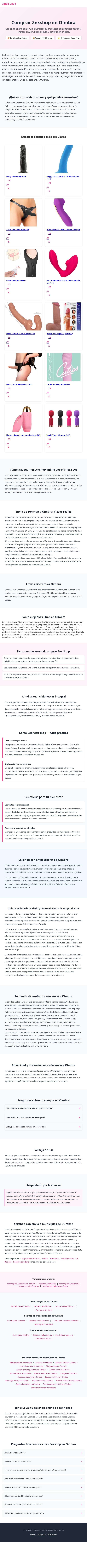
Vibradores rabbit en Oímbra (43, 1387)
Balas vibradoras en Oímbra (28, 1384)
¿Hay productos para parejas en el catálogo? (26, 1127)
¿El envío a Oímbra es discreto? (18, 1461)
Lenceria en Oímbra (42, 1306)
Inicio (32, 1534)
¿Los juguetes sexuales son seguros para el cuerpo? (29, 1108)
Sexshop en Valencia (64, 1335)
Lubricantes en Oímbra (64, 1306)
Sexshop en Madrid (21, 1335)
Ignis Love (9, 3)
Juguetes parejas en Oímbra (30, 1377)
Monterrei (54, 1258)
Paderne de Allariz (21, 1261)
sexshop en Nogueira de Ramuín (21, 1283)
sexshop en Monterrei (68, 1283)
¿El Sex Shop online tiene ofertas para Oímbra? (25, 1513)
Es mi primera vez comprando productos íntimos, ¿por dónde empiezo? (35, 1470)
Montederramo (67, 1258)
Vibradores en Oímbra (20, 1306)
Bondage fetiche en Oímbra (17, 1380)
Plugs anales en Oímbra (56, 1366)
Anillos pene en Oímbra (60, 1370)
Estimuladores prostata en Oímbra (31, 1370)
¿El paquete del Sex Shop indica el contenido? (24, 1496)
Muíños (44, 1258)
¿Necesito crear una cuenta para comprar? (25, 1117)
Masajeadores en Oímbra (21, 1362)
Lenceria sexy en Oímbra (65, 1362)
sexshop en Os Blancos (29, 1286)
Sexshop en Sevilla (43, 1338)
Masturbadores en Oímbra (45, 1373)
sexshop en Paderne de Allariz (55, 1286)
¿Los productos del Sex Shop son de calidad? (24, 1478)
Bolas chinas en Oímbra (42, 1380)
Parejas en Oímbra (44, 1310)
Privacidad (52, 1534)
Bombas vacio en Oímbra (20, 1373)
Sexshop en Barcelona (42, 1335)
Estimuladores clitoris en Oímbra (57, 1384)
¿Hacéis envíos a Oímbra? (15, 1453)
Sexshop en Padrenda (43, 1324)
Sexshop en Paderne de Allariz (65, 1320)
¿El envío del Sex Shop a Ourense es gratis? (23, 1487)
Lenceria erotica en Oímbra (31, 1366)
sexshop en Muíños (47, 1283)
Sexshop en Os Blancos (39, 1320)
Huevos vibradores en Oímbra (69, 1380)
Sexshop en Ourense (16, 1320)
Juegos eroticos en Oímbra (56, 1377)
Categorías (41, 1534)
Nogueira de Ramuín (31, 1258)
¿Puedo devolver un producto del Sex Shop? (23, 1504)
